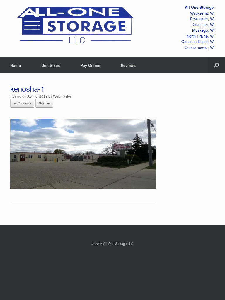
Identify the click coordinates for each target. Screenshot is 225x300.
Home (15, 65)
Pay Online (90, 65)
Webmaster (62, 95)
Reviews (128, 65)
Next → (44, 103)
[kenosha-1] (83, 186)
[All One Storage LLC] (76, 23)
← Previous (22, 103)
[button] (216, 65)
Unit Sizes (50, 65)
